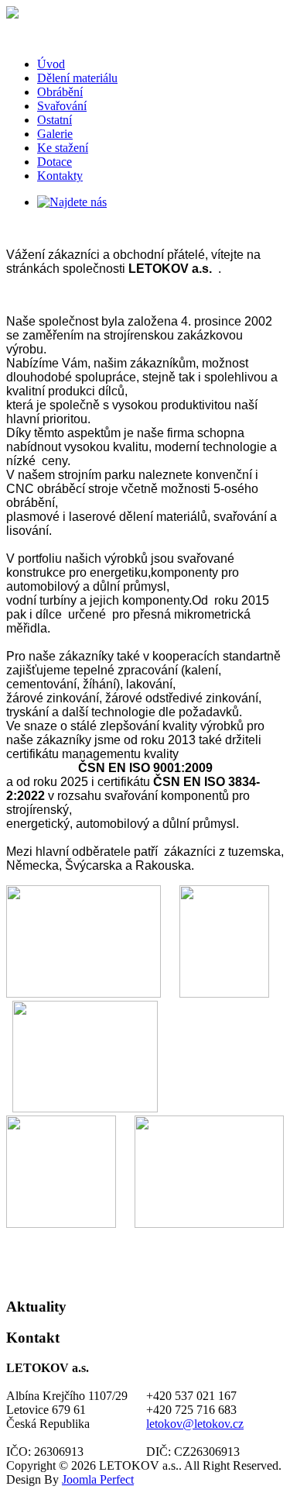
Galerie (55, 133)
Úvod (51, 64)
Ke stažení (62, 147)
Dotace (54, 161)
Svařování (62, 105)
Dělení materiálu (77, 77)
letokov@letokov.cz (195, 1423)
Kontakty (60, 175)
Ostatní (54, 119)
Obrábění (60, 91)
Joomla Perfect (98, 1479)
